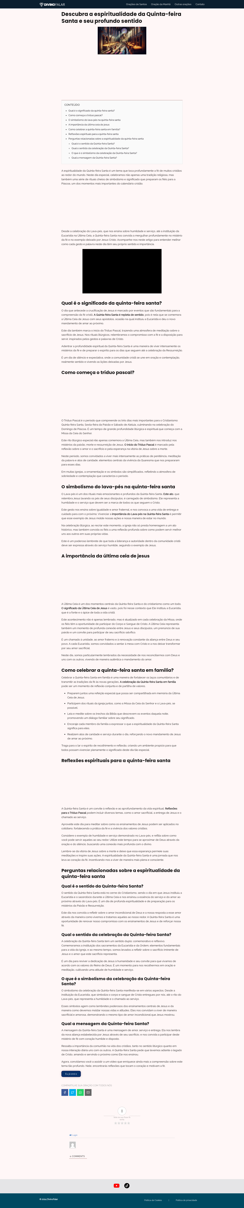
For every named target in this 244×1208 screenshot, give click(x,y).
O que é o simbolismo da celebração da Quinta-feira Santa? (104, 153)
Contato (200, 4)
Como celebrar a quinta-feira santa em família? (94, 129)
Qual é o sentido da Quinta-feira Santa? (93, 143)
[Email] (88, 1092)
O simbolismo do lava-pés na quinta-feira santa (94, 120)
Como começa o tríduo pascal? (85, 115)
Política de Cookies (153, 1200)
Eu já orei (71, 1074)
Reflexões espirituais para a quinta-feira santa (93, 134)
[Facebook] (64, 1092)
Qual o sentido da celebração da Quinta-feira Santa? (100, 148)
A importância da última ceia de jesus (88, 124)
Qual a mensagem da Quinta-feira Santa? (94, 157)
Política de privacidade (186, 1200)
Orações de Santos (136, 4)
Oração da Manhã (160, 4)
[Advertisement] (122, 77)
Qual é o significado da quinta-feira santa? (91, 110)
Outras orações (183, 4)
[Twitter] (72, 1092)
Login (74, 1135)
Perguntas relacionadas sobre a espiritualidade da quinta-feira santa (106, 138)
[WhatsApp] (80, 1092)
